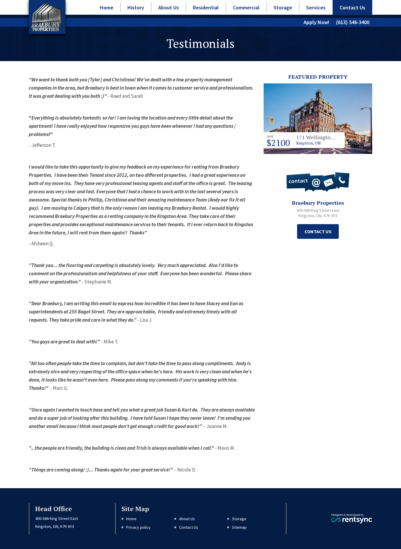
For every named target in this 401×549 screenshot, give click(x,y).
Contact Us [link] (352, 7)
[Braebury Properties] (46, 16)
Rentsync (351, 518)
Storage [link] (283, 7)
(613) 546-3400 (352, 22)
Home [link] (106, 7)
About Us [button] (168, 7)
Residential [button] (206, 7)
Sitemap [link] (239, 527)
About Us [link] (187, 518)
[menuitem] (106, 7)
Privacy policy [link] (138, 527)
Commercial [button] (246, 7)
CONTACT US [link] (317, 231)
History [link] (135, 7)
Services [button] (316, 7)
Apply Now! (316, 22)
